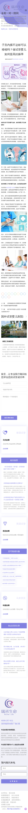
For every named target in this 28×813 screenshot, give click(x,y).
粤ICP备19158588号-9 (13, 809)
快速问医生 (15, 797)
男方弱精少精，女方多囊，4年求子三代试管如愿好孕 (14, 648)
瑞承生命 (4, 29)
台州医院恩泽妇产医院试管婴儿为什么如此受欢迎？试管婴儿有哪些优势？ (14, 499)
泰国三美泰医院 (7, 341)
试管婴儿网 (5, 802)
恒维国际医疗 (5, 795)
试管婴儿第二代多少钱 (8, 576)
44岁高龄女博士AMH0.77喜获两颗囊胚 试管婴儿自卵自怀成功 (14, 633)
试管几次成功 (14, 558)
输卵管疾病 (18, 576)
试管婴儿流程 (5, 804)
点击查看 (5, 448)
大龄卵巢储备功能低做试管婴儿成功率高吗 (13, 561)
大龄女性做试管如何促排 (8, 580)
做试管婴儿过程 (10, 187)
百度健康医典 (5, 800)
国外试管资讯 (13, 29)
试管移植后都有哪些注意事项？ (13, 483)
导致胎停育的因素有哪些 (8, 569)
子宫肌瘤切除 (5, 558)
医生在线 (12, 793)
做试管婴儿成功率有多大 (8, 583)
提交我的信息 (9, 417)
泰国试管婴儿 (5, 797)
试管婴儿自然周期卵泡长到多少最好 (11, 565)
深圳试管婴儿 (16, 800)
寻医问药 (13, 802)
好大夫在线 (15, 795)
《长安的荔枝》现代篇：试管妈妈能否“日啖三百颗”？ (14, 468)
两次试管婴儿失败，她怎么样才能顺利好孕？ (14, 662)
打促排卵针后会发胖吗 (8, 572)
